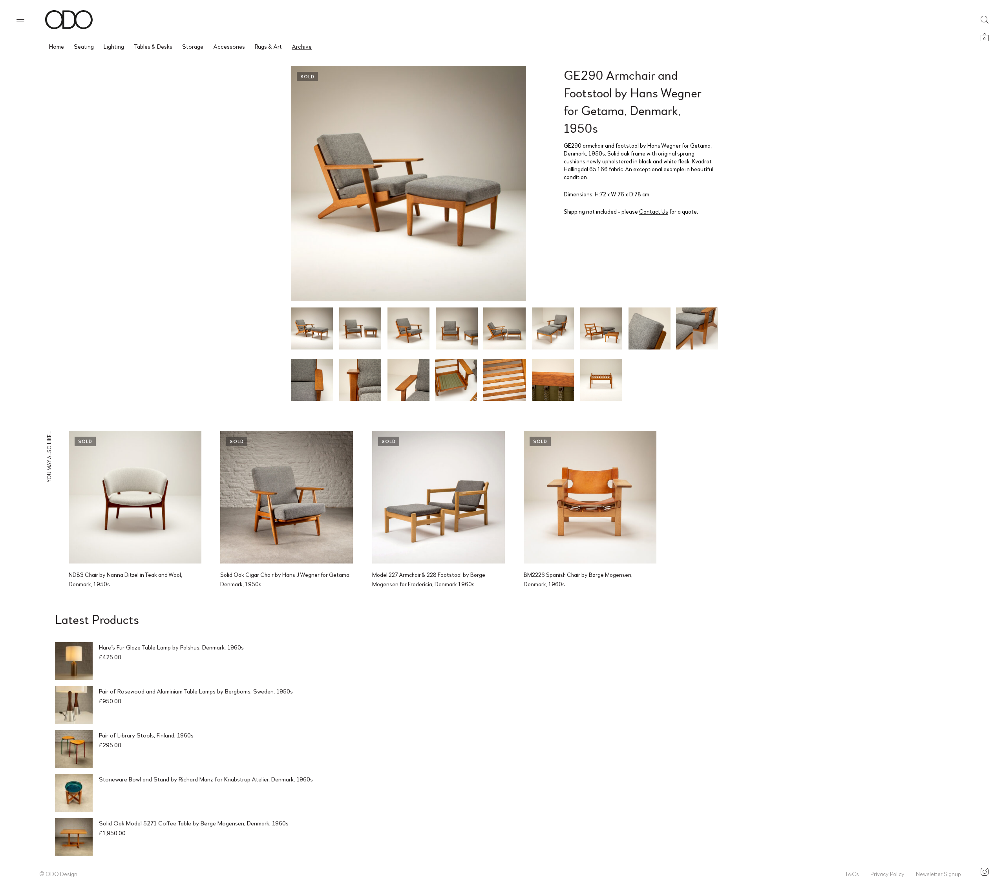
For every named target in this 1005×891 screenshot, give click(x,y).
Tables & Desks (153, 46)
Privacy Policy (887, 873)
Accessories (229, 46)
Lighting (114, 46)
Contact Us (653, 211)
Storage (192, 46)
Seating (84, 46)
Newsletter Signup (938, 873)
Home (56, 46)
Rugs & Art (268, 46)
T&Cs (852, 873)
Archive (302, 46)
